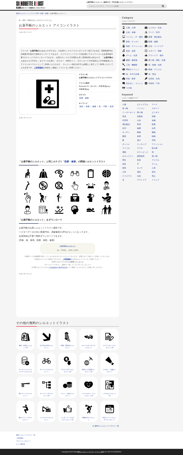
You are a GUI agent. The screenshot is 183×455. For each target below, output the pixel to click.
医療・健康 (44, 13)
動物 (139, 132)
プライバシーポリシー (23, 441)
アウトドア (141, 180)
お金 (139, 120)
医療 (88, 106)
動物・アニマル (155, 69)
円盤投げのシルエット (88, 418)
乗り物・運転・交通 (156, 60)
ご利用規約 (38, 68)
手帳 (105, 106)
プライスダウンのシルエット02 (67, 370)
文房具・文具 (154, 79)
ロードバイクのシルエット (46, 370)
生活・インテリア (155, 46)
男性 (124, 160)
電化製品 (126, 124)
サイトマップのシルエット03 (46, 394)
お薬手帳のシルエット (68, 246)
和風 (154, 116)
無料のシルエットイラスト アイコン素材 (90, 452)
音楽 (124, 116)
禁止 (154, 176)
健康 (94, 106)
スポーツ (155, 108)
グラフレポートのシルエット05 (109, 346)
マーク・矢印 (154, 32)
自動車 (140, 116)
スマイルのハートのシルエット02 (88, 394)
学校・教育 (130, 79)
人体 (154, 168)
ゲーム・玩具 (131, 55)
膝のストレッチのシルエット (25, 418)
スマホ (140, 148)
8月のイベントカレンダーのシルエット (109, 418)
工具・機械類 (131, 65)
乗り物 (140, 112)
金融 (154, 120)
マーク (154, 104)
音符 (154, 172)
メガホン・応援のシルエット (109, 370)
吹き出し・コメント (134, 83)
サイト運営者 (20, 444)
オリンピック (142, 152)
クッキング (141, 144)
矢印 (124, 128)
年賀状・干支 (154, 83)
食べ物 (125, 108)
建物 (154, 132)
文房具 (125, 120)
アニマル (155, 160)
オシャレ (126, 144)
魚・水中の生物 (132, 74)
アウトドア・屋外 (155, 55)
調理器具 (141, 156)
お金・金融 (130, 32)
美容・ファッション (134, 46)
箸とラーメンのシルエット (25, 394)
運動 (124, 152)
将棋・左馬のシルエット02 (25, 346)
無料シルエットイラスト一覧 (25, 435)
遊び (139, 140)
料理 (139, 124)
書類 (124, 136)
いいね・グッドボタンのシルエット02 (67, 418)
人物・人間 (130, 28)
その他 (129, 88)
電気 (139, 172)
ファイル (126, 148)
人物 (124, 104)
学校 (154, 140)
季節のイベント (132, 69)
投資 (139, 160)
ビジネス (155, 112)
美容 (124, 164)
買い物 (154, 156)
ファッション (157, 144)
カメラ (140, 168)
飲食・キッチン (132, 42)
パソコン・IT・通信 (134, 37)
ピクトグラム (142, 104)
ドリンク (155, 180)
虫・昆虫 (152, 74)
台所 (154, 128)
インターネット (128, 112)
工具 (124, 172)
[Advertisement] (67, 40)
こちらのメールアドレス (58, 267)
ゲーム (154, 164)
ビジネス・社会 (155, 28)
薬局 (111, 106)
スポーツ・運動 (155, 51)
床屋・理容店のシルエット (67, 346)
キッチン (126, 132)
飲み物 (154, 148)
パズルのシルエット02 (109, 394)
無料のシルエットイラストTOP (27, 13)
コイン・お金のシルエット (67, 394)
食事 (139, 136)
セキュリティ (128, 156)
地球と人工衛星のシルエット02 (88, 370)
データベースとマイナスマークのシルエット (25, 371)
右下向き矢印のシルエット (46, 346)
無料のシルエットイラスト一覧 (107, 426)
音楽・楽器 (130, 51)
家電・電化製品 (155, 37)
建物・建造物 (131, 60)
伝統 (139, 176)
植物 (154, 136)
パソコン (141, 108)
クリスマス (127, 176)
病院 (81, 106)
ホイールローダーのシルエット (88, 346)
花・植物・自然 (155, 65)
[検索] (163, 6)
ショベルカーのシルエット (46, 418)
